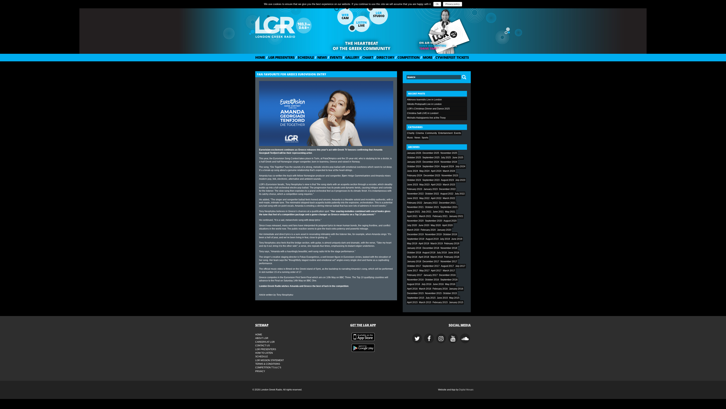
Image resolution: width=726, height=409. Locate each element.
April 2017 (436, 270)
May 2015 (454, 298)
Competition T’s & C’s (268, 367)
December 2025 (431, 153)
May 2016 (450, 284)
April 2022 (436, 198)
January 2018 (414, 261)
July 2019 (445, 239)
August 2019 (432, 239)
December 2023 (432, 175)
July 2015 (431, 298)
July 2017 (460, 266)
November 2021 (415, 207)
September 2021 (449, 207)
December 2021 (447, 202)
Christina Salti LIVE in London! (422, 113)
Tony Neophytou (284, 294)
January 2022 (431, 202)
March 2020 (413, 230)
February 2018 (451, 257)
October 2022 (432, 193)
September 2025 (431, 157)
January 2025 (414, 162)
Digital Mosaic (466, 389)
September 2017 (431, 266)
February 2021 (440, 216)
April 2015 (412, 302)
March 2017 (449, 270)
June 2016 (438, 284)
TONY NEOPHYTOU (432, 46)
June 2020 (423, 225)
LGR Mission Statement (269, 360)
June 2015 (442, 298)
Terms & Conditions (267, 364)
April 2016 (412, 288)
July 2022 (460, 193)
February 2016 (440, 288)
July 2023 (460, 180)
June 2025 (457, 157)
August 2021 (413, 211)
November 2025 (449, 153)
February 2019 (451, 243)
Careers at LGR (265, 342)
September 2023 (431, 180)
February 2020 (428, 230)
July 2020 (412, 225)
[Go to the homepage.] (293, 25)
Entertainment (445, 133)
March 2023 (449, 184)
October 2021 (432, 207)
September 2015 (415, 298)
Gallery (351, 57)
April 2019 (424, 243)
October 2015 (450, 293)
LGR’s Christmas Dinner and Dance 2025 (428, 108)
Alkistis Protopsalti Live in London (424, 104)
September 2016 (449, 279)
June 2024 (412, 171)
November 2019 (433, 234)
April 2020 (447, 225)
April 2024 (436, 171)
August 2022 (446, 193)
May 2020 (436, 225)
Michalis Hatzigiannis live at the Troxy (426, 117)
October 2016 (432, 279)
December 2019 (415, 234)
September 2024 (431, 166)
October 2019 (450, 234)
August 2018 (428, 252)
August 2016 (413, 284)
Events (335, 57)
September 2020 (433, 220)
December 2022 (447, 189)
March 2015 (425, 302)
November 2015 (433, 293)
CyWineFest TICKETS (451, 57)
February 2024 (414, 175)
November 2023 (449, 175)
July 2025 (446, 157)
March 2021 (425, 216)
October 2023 (414, 180)
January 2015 (456, 302)
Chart (366, 57)
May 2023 (424, 184)
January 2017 (431, 275)
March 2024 (449, 171)
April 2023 (436, 184)
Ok (437, 4)
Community (431, 133)
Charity (410, 133)
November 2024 (449, 162)
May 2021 (450, 211)
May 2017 (424, 270)
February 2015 (440, 302)
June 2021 (438, 211)
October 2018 (414, 252)
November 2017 (449, 261)
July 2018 (442, 252)
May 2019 (412, 243)
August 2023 (447, 180)
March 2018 (436, 257)
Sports (425, 137)
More (426, 57)
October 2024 (414, 166)
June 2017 (412, 270)
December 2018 (431, 248)
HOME (260, 57)
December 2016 (447, 275)
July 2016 (426, 284)
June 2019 (456, 239)
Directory (384, 57)
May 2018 (412, 257)
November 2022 (415, 193)
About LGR (261, 338)
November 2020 (415, 220)
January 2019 (414, 248)
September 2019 (415, 239)
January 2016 (456, 288)
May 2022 (424, 198)
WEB (345, 16)
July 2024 (460, 166)
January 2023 (431, 189)
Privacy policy (452, 4)
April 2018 (424, 257)
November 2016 (415, 279)
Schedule (304, 57)
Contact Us (262, 345)
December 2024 (431, 162)
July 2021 (426, 211)
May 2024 (424, 171)
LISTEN (361, 24)
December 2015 (415, 293)
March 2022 (449, 198)
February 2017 (414, 275)
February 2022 (414, 202)
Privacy (260, 371)
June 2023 (412, 184)
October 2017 (414, 266)
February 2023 (414, 189)
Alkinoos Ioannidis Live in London (424, 99)
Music (410, 137)
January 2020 (444, 230)
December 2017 (431, 261)
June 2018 (453, 252)
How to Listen (264, 353)
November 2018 (449, 248)
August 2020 (450, 220)
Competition (407, 57)
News (321, 57)
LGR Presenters (280, 57)
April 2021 (412, 216)
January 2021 (456, 216)
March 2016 (425, 288)
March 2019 (436, 243)
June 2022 (412, 198)
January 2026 (414, 153)
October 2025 (414, 157)
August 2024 (447, 166)
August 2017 (447, 266)
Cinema (420, 133)
